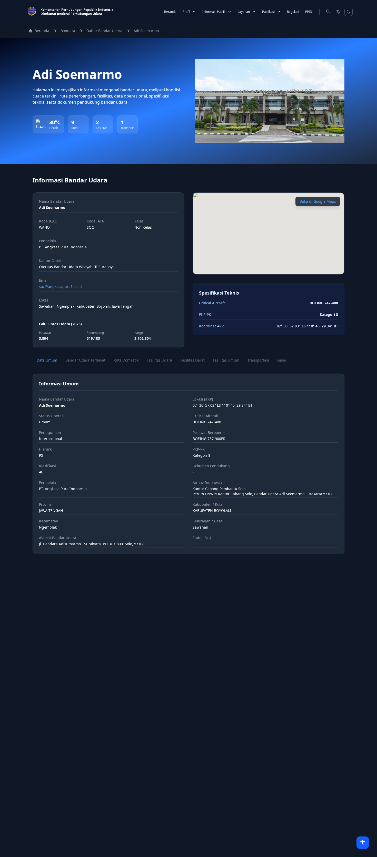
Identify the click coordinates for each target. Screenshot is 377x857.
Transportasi (258, 360)
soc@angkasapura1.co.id (60, 286)
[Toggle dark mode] (348, 12)
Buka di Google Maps (318, 201)
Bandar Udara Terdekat (85, 360)
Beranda (170, 11)
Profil (186, 11)
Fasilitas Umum (226, 360)
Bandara (68, 30)
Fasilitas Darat (192, 360)
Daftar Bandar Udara (104, 30)
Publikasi (268, 11)
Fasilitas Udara (159, 360)
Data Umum (47, 360)
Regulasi (293, 12)
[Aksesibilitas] (362, 842)
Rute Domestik (126, 360)
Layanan (244, 11)
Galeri (282, 360)
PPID (308, 12)
